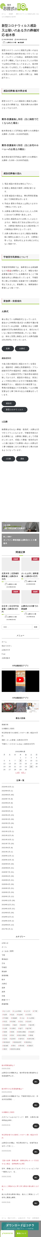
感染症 (9, 403)
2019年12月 (6, 900)
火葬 (5, 1028)
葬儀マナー (6, 1000)
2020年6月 (6, 876)
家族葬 (22, 42)
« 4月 (17, 772)
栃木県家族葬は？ (8, 1065)
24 (31, 767)
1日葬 (8, 459)
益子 (21, 1028)
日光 (21, 1021)
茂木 (12, 1035)
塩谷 (12, 1014)
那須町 (6, 1045)
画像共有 (5, 724)
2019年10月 (6, 909)
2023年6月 (6, 803)
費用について (21, 1233)
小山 (22, 1018)
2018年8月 (6, 925)
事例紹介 (5, 959)
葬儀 (9, 271)
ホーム (4, 642)
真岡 (3, 992)
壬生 (3, 963)
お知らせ (5, 943)
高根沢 (30, 1045)
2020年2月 (6, 892)
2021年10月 (6, 839)
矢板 (3, 996)
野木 (14, 1045)
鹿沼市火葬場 (15, 1049)
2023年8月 (6, 795)
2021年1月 (6, 852)
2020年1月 (6, 896)
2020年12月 (6, 856)
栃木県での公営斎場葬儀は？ (13, 1089)
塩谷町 (20, 1014)
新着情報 (5, 975)
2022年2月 (6, 823)
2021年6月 (6, 848)
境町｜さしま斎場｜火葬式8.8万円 (15, 740)
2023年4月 (6, 807)
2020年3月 (6, 888)
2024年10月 (6, 787)
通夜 (22, 459)
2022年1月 (6, 827)
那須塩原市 (17, 1042)
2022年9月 (6, 811)
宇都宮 (4, 967)
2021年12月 (6, 831)
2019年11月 (6, 905)
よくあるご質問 (8, 951)
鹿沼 (5, 1049)
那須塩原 (7, 1042)
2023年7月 (6, 799)
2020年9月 (6, 864)
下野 (3, 955)
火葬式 (22, 349)
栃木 (3, 979)
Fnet (3, 654)
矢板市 (32, 1032)
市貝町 (13, 1021)
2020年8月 (6, 868)
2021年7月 (6, 844)
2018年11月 (6, 917)
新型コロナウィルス (14, 410)
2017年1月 (6, 929)
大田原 (29, 1014)
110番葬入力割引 (8, 728)
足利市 (13, 1039)
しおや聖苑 (17, 1011)
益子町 (29, 1028)
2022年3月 (6, 819)
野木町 (22, 1045)
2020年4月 (6, 884)
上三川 (28, 1011)
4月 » (23, 772)
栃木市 (23, 1025)
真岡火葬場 (22, 1032)
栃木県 (32, 1025)
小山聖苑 (31, 1018)
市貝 (5, 1021)
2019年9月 (6, 913)
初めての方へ (7, 646)
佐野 (5, 1014)
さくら (4, 947)
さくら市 (7, 1011)
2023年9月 (6, 791)
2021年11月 (6, 835)
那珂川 (22, 1039)
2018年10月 (6, 921)
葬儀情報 (5, 1004)
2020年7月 (6, 872)
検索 (35, 627)
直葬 (8, 349)
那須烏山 (28, 1042)
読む (36, 1081)
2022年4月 (6, 815)
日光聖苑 (7, 1025)
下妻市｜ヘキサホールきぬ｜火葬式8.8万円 (18, 744)
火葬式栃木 (6, 658)
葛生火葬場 (22, 1035)
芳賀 (5, 1035)
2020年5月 (6, 880)
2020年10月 (6, 860)
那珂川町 (31, 1039)
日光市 (29, 1021)
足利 (5, 1039)
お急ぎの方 (6, 650)
